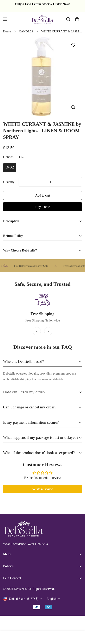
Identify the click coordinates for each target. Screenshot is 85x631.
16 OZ (9, 167)
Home (7, 31)
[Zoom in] (73, 107)
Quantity (8, 182)
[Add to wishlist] (73, 45)
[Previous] (37, 331)
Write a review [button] (42, 489)
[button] (77, 19)
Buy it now (42, 207)
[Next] (48, 331)
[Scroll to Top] (77, 609)
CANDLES (26, 31)
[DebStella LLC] (42, 19)
